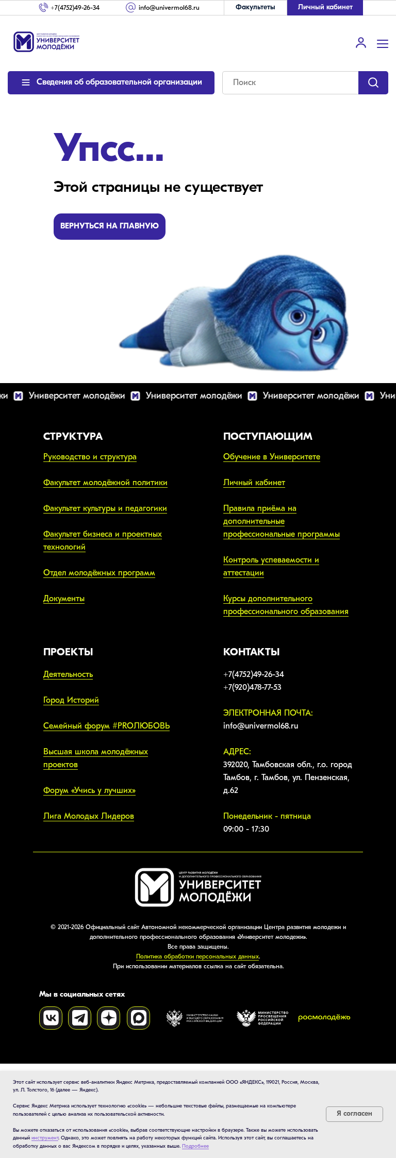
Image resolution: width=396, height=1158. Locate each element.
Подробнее (195, 1146)
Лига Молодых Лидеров (88, 816)
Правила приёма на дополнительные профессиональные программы (281, 521)
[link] (361, 42)
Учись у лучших (103, 790)
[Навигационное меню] (382, 42)
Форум (57, 790)
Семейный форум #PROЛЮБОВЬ (106, 726)
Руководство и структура (90, 456)
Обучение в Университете (271, 456)
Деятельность (68, 674)
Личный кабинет (254, 482)
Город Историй (71, 700)
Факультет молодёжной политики (105, 482)
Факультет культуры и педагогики (105, 508)
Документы (64, 598)
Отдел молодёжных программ (99, 572)
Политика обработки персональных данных (197, 956)
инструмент (44, 1138)
